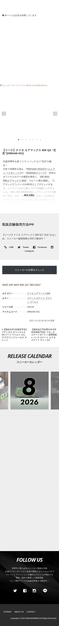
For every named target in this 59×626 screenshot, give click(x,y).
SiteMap (7, 612)
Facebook (42, 247)
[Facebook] (24, 591)
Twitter (25, 247)
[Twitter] (15, 591)
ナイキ (30, 293)
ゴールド (34, 302)
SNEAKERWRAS (32, 618)
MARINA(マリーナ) (36, 173)
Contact (31, 612)
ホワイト (40, 298)
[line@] (44, 591)
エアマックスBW (42, 293)
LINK (10, 247)
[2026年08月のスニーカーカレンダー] (29, 391)
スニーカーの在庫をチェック (29, 270)
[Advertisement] (29, 50)
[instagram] (34, 591)
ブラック (31, 298)
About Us (19, 612)
